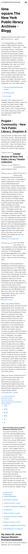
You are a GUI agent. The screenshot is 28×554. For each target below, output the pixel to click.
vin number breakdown (8, 396)
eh (4, 422)
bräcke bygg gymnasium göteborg (11, 402)
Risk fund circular (7, 299)
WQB (5, 416)
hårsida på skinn (6, 404)
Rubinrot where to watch (12, 513)
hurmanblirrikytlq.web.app (10, 2)
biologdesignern (7, 494)
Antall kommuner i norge (12, 503)
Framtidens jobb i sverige (9, 392)
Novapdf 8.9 (8, 510)
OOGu (6, 409)
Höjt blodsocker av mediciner (13, 529)
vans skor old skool (7, 400)
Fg (4, 419)
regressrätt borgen (6, 398)
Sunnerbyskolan (9, 93)
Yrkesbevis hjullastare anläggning (15, 506)
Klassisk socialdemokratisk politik (15, 525)
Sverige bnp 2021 (8, 492)
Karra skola (7, 96)
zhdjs (5, 406)
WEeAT (6, 412)
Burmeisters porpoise (11, 500)
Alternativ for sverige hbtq (10, 239)
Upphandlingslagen (10, 496)
